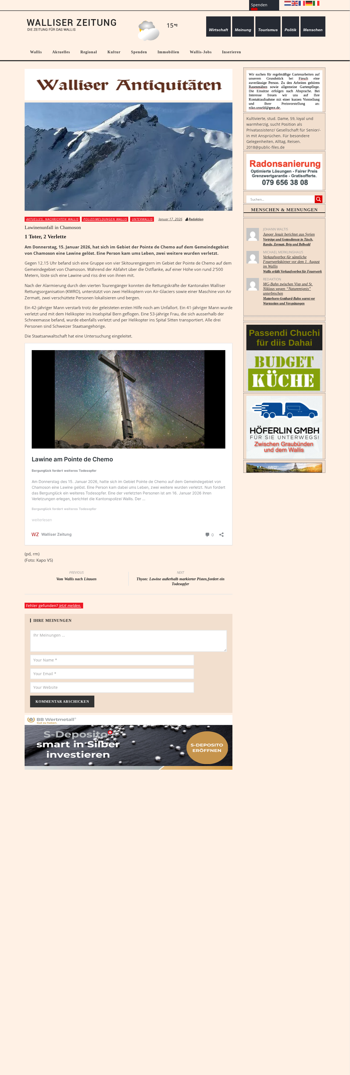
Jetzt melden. (70, 605)
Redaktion (196, 219)
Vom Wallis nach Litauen (76, 576)
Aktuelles (61, 52)
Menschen (313, 30)
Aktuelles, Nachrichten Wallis (52, 219)
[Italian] (316, 2)
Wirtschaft (218, 30)
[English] (295, 2)
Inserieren (231, 52)
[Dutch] (287, 2)
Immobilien (168, 52)
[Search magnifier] (318, 199)
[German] (309, 2)
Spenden (139, 52)
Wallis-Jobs (201, 52)
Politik (290, 30)
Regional (88, 52)
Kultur (114, 52)
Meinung (243, 30)
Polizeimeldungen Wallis (105, 219)
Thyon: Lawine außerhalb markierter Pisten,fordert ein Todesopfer (180, 579)
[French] (302, 2)
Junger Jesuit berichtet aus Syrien (289, 239)
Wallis (36, 52)
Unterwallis (142, 219)
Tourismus (268, 30)
